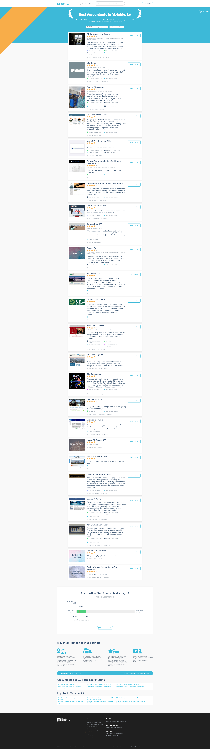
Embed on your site (106, 628)
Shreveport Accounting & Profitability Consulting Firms (69, 687)
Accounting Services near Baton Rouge (99, 684)
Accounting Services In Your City (68, 684)
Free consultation (117, 27)
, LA (82, 693)
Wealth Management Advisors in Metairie (129, 698)
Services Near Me (92, 726)
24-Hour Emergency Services (98, 27)
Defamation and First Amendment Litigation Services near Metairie (101, 698)
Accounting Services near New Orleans (128, 684)
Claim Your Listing (92, 730)
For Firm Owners (92, 728)
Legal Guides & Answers (94, 734)
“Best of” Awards (92, 732)
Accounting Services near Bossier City (99, 686)
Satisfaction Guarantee (94, 722)
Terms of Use (142, 746)
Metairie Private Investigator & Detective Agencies (70, 702)
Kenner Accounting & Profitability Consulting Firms (130, 687)
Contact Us (90, 738)
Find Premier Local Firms (95, 724)
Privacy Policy (133, 746)
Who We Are (90, 736)
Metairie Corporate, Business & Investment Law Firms (100, 702)
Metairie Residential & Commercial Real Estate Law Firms (130, 702)
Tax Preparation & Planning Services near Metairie (71, 698)
